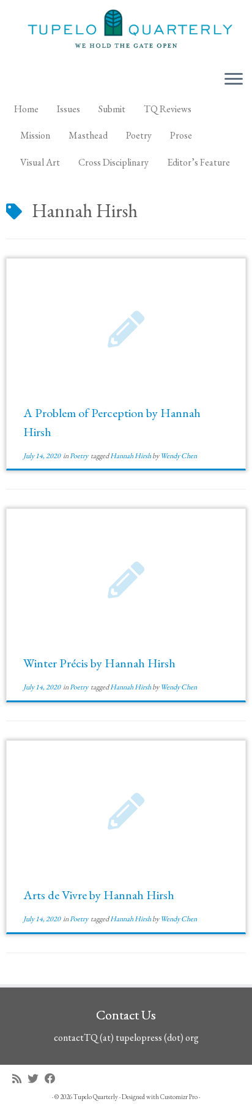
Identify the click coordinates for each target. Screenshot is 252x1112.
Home (26, 108)
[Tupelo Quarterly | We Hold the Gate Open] (126, 30)
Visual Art (40, 162)
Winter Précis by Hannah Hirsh (99, 663)
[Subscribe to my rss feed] (20, 1078)
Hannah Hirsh (131, 456)
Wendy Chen (178, 456)
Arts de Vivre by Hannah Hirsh (98, 895)
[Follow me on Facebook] (53, 1078)
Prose (181, 135)
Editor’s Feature (198, 162)
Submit (111, 108)
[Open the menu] (233, 80)
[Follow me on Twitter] (36, 1078)
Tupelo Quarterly (95, 1096)
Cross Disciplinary (113, 162)
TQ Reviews (167, 108)
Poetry (139, 135)
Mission (35, 135)
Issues (68, 108)
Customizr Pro (179, 1096)
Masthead (88, 135)
